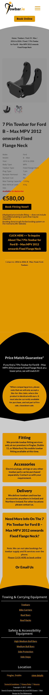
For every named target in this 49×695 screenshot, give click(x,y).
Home (14, 38)
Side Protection (25, 651)
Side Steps (26, 656)
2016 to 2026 (16, 41)
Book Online (24, 18)
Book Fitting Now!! (17, 206)
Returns (36, 684)
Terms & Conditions (11, 684)
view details (37, 675)
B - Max (33, 38)
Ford (27, 38)
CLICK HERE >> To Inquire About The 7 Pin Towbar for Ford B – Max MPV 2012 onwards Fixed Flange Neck (24, 242)
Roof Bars (25, 615)
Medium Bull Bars (25, 646)
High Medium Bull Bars (25, 641)
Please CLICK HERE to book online (24, 557)
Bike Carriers (25, 610)
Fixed (25, 41)
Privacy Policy (26, 684)
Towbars (21, 38)
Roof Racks (25, 620)
